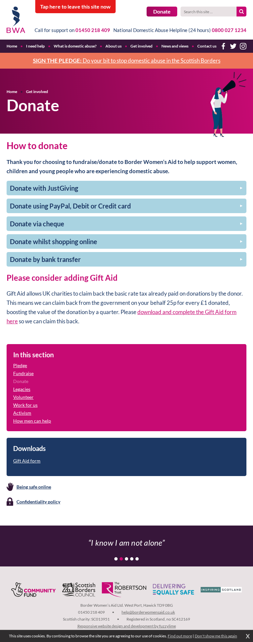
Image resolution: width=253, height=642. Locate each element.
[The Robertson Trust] (124, 589)
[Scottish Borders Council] (78, 589)
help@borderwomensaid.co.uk (148, 612)
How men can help (32, 421)
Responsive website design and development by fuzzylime (126, 626)
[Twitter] (233, 46)
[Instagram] (243, 46)
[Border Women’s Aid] (16, 20)
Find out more (180, 635)
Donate (162, 11)
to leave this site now (75, 6)
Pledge (20, 365)
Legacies (21, 389)
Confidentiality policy (38, 501)
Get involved (37, 91)
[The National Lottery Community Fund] (33, 589)
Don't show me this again (216, 635)
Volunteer (23, 397)
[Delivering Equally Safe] (173, 589)
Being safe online (33, 487)
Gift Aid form (27, 461)
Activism (22, 413)
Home (12, 91)
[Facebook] (223, 46)
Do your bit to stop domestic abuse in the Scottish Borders (126, 60)
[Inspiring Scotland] (221, 589)
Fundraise (23, 373)
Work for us (25, 405)
